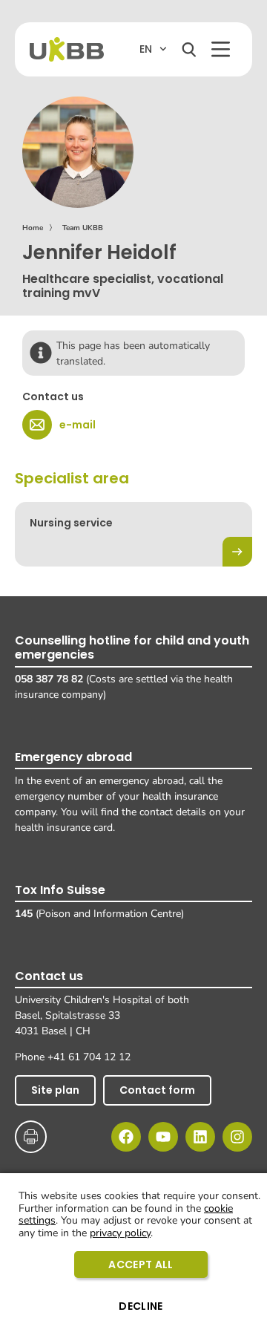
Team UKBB (82, 228)
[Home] (67, 49)
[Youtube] (163, 1137)
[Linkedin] (200, 1137)
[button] (220, 49)
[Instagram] (237, 1137)
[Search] (189, 49)
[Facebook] (126, 1137)
